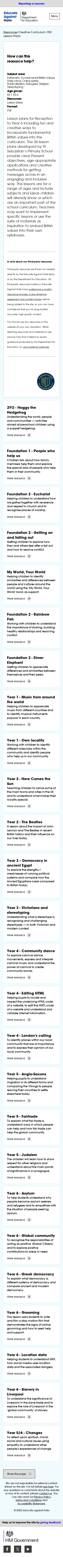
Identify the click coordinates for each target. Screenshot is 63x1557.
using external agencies (36, 347)
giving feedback (50, 1522)
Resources (11, 32)
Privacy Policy (42, 1496)
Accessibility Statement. (32, 1503)
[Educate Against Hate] (11, 16)
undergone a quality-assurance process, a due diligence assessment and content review (29, 294)
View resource (16, 435)
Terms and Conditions (29, 1500)
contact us (45, 1493)
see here (48, 1486)
